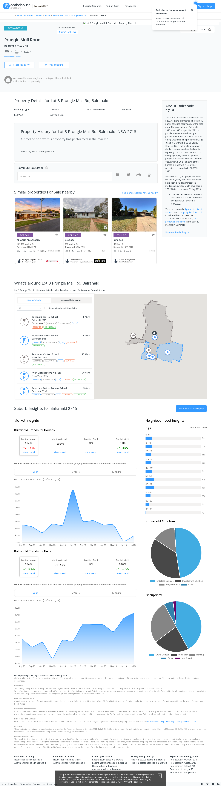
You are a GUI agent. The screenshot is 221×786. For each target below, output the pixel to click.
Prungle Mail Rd (78, 15)
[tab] (34, 471)
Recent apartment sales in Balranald (109, 762)
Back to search (25, 15)
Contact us (12, 784)
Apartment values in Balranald (106, 769)
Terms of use (39, 784)
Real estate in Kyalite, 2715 (183, 762)
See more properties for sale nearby (140, 192)
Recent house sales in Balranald (107, 759)
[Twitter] (207, 784)
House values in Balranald (104, 766)
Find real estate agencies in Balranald (149, 762)
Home (39, 15)
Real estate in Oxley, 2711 (182, 766)
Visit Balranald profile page (191, 408)
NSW (47, 15)
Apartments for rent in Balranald (69, 762)
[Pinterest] (218, 784)
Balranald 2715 (60, 15)
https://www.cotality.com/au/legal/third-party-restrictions (171, 721)
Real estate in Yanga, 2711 (183, 769)
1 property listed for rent (190, 212)
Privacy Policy (130, 782)
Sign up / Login (205, 6)
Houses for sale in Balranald (28, 759)
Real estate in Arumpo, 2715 (184, 759)
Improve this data (12, 57)
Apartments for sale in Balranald (30, 762)
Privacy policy (25, 784)
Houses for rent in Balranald (67, 759)
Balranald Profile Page (176, 232)
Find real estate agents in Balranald (148, 759)
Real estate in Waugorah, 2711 (185, 772)
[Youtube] (213, 784)
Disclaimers (52, 784)
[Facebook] (202, 784)
